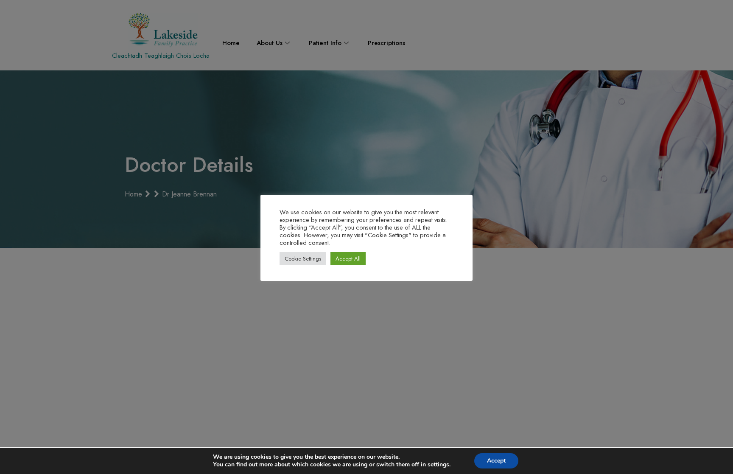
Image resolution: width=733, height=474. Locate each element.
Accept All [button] (348, 259)
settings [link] (438, 464)
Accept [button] (496, 461)
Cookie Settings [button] (303, 259)
